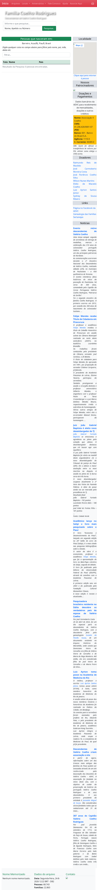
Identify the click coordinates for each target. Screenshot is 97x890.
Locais (25, 3)
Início (5, 3)
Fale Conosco (54, 3)
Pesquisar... (49, 28)
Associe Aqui (76, 3)
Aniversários (38, 3)
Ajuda (65, 3)
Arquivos (15, 3)
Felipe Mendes (79, 327)
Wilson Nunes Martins (83, 180)
